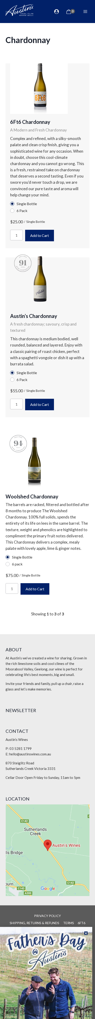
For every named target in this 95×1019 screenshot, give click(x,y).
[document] (47, 509)
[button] (86, 933)
